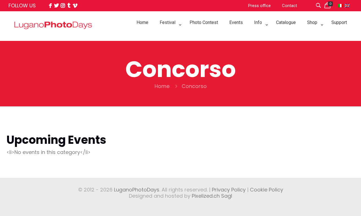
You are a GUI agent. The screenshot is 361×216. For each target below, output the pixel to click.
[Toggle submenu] (169, 36)
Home (162, 86)
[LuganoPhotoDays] (53, 37)
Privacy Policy (229, 189)
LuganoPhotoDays (136, 189)
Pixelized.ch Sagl (212, 195)
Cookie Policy (266, 189)
